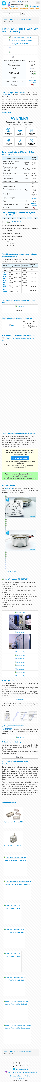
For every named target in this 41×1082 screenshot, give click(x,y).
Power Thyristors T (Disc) (12, 908)
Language (35, 6)
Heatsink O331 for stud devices (13, 846)
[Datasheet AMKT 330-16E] (32, 85)
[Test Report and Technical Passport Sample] (20, 716)
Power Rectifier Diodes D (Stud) (14, 980)
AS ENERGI (14, 6)
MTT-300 (4, 277)
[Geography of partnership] (20, 737)
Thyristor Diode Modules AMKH (13, 822)
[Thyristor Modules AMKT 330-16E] (20, 37)
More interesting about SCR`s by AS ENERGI (22, 1072)
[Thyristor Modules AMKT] (20, 43)
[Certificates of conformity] (20, 699)
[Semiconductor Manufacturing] (20, 612)
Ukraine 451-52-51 (19, 2)
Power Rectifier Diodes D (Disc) (14, 932)
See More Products (22, 1069)
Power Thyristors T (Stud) (12, 956)
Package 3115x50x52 (32, 81)
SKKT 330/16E (5, 273)
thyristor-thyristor (34, 198)
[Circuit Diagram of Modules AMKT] (20, 40)
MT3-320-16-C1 (5, 286)
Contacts (27, 1076)
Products (13, 1076)
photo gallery (9, 488)
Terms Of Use (20, 1078)
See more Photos (10, 571)
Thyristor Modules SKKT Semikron (15, 860)
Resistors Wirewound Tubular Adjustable (17, 1028)
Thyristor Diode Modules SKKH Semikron (17, 884)
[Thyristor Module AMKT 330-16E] (20, 306)
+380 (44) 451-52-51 (21, 1066)
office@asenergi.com (17, 4)
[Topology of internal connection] (11, 325)
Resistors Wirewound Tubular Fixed (16, 1004)
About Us (20, 1076)
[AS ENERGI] (4, 3)
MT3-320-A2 (5, 291)
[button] (26, 5)
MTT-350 (4, 281)
